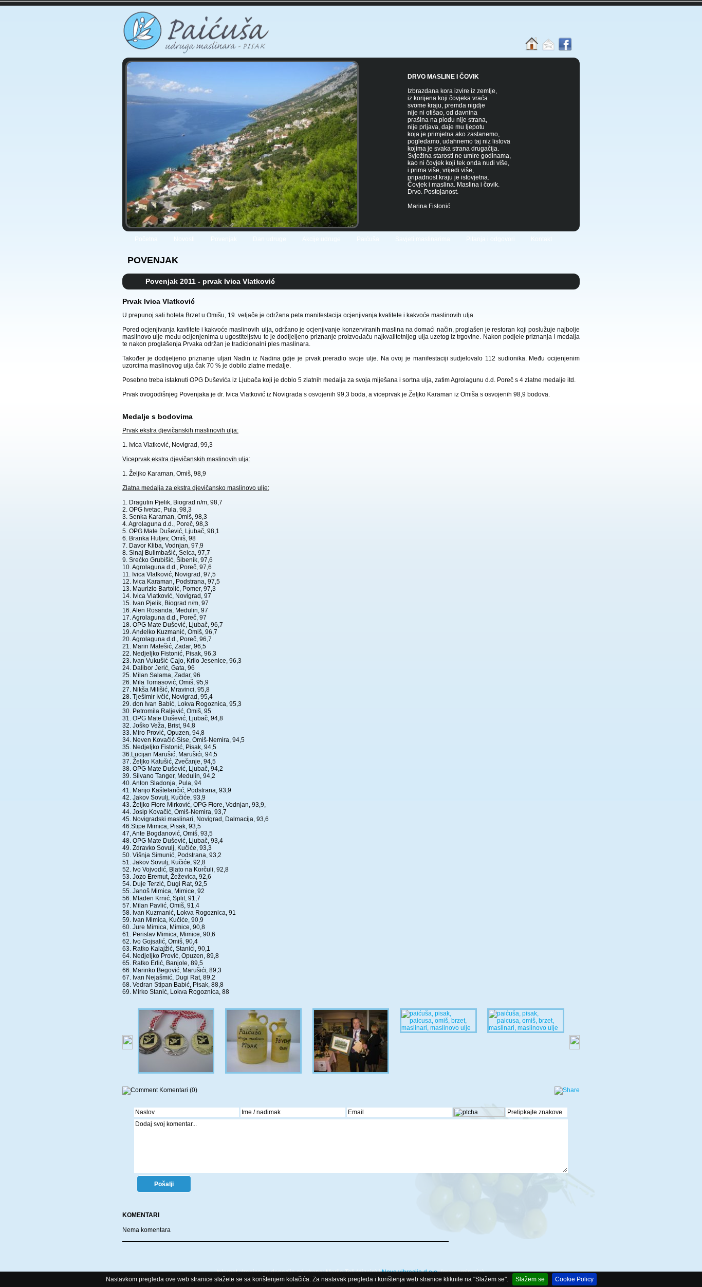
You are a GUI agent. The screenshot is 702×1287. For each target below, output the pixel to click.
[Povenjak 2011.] (525, 1027)
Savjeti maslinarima (422, 239)
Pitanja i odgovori (490, 239)
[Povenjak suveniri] (263, 1071)
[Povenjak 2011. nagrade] (438, 1027)
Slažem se (530, 1279)
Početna (146, 239)
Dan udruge (269, 239)
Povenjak (224, 239)
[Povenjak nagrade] (350, 1071)
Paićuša (368, 239)
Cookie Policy (574, 1279)
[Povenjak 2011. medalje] (176, 1071)
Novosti (184, 239)
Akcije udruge (321, 239)
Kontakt (541, 239)
